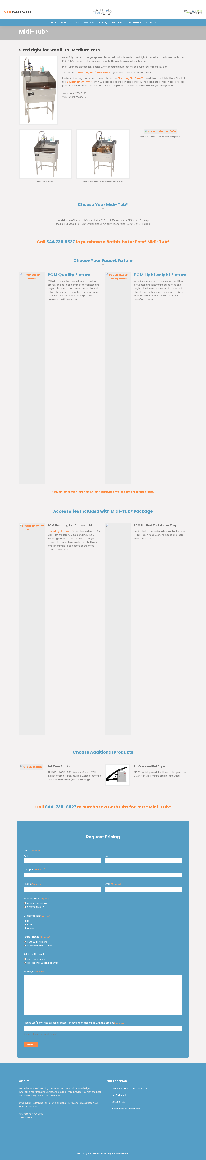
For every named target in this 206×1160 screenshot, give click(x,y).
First (26, 856)
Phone (32, 884)
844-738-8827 (60, 807)
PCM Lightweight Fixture (39, 945)
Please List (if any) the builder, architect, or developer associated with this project (74, 1022)
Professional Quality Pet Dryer (42, 962)
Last (107, 856)
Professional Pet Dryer (150, 766)
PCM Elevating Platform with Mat (71, 525)
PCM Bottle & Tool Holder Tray (155, 525)
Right (30, 924)
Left (29, 920)
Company (34, 869)
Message (34, 971)
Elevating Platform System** (95, 72)
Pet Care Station (59, 766)
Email (113, 884)
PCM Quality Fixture (37, 941)
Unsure (30, 928)
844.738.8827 (60, 242)
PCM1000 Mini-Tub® (37, 903)
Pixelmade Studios (120, 1153)
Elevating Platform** (130, 78)
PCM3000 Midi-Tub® (37, 907)
